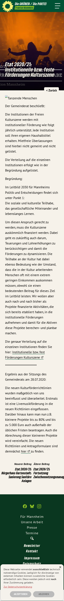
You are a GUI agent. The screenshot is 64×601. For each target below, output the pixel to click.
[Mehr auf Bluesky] (32, 507)
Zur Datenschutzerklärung (18, 586)
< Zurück (51, 90)
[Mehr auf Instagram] (39, 507)
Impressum (32, 558)
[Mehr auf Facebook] (24, 507)
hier (23, 451)
